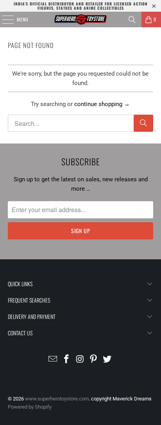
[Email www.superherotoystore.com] (53, 359)
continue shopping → (102, 104)
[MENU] (3, 19)
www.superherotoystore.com (57, 399)
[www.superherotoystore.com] (80, 19)
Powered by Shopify (30, 407)
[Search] (132, 19)
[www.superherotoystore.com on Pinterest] (94, 359)
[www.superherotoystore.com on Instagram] (80, 359)
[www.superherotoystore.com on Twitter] (107, 359)
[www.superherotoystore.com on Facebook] (66, 359)
